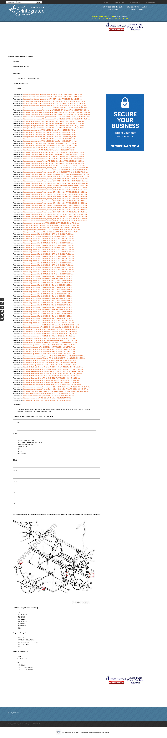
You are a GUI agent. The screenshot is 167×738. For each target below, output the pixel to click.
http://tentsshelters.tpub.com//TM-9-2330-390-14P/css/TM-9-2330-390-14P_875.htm (51, 380)
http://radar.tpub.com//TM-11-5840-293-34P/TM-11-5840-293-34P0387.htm (47, 305)
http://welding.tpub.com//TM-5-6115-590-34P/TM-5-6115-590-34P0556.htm (47, 400)
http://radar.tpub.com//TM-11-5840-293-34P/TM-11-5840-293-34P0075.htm (47, 276)
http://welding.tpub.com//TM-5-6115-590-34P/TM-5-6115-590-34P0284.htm (47, 398)
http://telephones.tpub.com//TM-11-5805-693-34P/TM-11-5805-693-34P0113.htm (49, 362)
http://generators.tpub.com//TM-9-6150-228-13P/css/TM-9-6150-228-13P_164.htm (50, 141)
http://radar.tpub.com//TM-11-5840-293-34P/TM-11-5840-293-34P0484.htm (47, 314)
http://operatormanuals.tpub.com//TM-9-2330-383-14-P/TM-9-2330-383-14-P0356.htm (51, 227)
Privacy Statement (13, 712)
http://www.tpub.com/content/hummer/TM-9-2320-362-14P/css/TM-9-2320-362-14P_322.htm (53, 163)
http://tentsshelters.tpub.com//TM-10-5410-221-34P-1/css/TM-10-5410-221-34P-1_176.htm (53, 369)
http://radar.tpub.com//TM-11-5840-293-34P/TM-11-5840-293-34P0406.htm (47, 309)
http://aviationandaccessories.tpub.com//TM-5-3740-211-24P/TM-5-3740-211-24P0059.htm (52, 99)
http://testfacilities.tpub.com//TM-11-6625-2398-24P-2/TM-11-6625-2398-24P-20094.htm (52, 385)
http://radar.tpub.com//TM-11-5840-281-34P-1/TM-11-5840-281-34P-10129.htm (48, 261)
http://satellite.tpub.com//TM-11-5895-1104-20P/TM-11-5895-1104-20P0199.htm (49, 349)
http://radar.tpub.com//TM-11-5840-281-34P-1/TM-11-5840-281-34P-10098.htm (48, 243)
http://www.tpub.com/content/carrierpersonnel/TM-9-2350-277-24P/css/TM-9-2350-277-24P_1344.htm (56, 112)
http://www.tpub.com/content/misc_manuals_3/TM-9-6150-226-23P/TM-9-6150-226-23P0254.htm (55, 219)
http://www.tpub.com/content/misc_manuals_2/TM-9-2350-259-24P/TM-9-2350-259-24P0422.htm (55, 194)
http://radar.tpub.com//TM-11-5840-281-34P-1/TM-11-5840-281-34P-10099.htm (48, 245)
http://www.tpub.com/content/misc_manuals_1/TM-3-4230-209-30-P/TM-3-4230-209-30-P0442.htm (55, 185)
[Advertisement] (56, 37)
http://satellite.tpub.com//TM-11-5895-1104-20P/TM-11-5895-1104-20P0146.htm (49, 345)
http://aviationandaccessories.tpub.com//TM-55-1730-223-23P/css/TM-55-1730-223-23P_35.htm (54, 101)
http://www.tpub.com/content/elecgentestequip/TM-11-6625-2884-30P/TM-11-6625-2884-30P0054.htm (56, 119)
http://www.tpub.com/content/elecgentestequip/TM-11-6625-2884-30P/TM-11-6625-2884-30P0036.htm (56, 117)
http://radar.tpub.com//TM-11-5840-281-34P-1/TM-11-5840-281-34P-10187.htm (48, 265)
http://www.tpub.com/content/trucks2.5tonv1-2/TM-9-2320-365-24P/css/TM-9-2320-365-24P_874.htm (56, 389)
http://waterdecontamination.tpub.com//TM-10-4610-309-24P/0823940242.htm (48, 393)
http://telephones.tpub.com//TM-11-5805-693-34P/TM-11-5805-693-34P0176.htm (49, 365)
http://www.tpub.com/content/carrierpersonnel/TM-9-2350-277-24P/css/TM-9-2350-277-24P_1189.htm (56, 110)
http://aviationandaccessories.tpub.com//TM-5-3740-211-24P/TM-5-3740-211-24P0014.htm (52, 95)
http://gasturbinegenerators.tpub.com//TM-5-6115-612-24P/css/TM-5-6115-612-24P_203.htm (53, 126)
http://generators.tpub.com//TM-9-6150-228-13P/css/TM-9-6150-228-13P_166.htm (50, 143)
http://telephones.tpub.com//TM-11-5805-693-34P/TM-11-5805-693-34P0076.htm (49, 360)
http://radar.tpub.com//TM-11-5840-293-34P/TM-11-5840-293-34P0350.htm (47, 296)
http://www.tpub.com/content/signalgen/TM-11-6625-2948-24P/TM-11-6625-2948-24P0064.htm (54, 356)
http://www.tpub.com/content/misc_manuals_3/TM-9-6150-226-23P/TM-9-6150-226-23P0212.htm (55, 214)
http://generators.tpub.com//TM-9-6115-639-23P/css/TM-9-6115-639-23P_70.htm (49, 130)
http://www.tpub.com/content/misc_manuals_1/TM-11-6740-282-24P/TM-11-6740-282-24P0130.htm (55, 172)
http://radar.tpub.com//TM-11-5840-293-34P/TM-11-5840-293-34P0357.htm (47, 300)
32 (103, 18)
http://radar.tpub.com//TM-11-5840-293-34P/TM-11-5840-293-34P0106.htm (47, 278)
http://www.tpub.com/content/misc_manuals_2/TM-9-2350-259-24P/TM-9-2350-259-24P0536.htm (55, 203)
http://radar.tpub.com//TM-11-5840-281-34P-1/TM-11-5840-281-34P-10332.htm (48, 274)
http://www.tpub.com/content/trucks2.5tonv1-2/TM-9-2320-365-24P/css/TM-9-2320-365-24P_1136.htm (56, 387)
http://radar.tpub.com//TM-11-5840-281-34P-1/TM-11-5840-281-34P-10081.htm (48, 236)
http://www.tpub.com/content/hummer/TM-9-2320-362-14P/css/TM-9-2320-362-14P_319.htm (53, 161)
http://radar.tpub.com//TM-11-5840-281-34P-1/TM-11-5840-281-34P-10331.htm (48, 272)
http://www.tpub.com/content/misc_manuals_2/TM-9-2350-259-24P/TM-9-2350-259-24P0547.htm (55, 210)
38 (123, 18)
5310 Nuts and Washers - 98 (103, 16)
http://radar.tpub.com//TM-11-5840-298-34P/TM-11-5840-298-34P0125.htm (47, 316)
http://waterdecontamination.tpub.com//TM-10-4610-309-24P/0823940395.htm (48, 396)
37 (120, 18)
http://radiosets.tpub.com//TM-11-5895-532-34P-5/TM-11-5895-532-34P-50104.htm (50, 343)
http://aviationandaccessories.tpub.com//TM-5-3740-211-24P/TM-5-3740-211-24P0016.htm (52, 97)
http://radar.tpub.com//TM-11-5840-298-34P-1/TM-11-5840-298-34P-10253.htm (48, 323)
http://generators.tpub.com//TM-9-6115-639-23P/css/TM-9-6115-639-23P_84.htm (49, 137)
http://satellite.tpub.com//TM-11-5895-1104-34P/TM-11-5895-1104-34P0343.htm (49, 354)
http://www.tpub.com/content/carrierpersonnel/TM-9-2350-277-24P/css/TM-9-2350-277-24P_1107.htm (56, 108)
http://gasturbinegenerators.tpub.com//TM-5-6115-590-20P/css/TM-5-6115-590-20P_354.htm (53, 123)
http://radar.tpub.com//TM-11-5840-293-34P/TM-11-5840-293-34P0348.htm (47, 292)
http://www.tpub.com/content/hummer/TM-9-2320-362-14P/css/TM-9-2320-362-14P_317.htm (53, 159)
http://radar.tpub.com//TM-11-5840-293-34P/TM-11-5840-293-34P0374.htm (47, 303)
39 (127, 18)
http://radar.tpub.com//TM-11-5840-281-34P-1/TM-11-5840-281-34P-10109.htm (48, 250)
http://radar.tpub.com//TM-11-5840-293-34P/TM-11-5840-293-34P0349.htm (47, 294)
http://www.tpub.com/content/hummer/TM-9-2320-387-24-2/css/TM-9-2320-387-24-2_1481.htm (54, 165)
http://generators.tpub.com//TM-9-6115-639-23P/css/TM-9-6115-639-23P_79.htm (49, 134)
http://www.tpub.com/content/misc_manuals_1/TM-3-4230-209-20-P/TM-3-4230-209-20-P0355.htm (55, 181)
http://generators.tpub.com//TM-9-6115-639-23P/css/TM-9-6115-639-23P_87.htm (49, 139)
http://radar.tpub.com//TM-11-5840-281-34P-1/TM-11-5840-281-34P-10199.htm (48, 267)
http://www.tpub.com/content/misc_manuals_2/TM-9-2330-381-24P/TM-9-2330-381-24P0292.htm (55, 188)
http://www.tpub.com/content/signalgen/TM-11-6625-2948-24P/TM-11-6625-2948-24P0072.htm (54, 358)
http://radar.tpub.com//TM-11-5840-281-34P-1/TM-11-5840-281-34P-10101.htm (48, 247)
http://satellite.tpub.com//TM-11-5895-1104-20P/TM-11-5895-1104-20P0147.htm (49, 347)
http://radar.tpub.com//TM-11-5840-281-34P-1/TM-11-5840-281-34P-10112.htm (48, 256)
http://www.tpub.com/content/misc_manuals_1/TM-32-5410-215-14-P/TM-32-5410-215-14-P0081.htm (56, 174)
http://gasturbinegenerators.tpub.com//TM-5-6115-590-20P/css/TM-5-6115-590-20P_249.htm (53, 121)
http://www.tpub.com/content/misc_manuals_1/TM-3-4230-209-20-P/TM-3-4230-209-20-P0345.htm (55, 179)
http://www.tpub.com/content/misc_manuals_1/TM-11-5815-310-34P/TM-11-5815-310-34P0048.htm (55, 168)
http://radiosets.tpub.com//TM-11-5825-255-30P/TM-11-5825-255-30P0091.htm (49, 336)
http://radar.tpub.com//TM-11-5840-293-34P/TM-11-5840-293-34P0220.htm (47, 285)
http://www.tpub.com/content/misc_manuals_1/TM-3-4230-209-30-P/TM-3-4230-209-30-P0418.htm (55, 183)
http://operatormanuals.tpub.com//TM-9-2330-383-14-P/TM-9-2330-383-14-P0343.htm (51, 223)
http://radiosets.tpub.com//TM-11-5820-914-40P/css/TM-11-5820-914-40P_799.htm (50, 331)
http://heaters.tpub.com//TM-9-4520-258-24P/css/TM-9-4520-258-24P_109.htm (49, 148)
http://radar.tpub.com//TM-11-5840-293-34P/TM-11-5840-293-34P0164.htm (47, 281)
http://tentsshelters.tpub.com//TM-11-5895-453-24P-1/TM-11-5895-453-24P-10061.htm (51, 376)
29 (92, 18)
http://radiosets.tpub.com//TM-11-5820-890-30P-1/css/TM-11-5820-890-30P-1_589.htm (51, 327)
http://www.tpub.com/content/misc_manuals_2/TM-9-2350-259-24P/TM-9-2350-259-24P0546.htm (55, 207)
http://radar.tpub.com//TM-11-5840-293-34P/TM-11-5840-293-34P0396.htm (47, 307)
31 (100, 18)
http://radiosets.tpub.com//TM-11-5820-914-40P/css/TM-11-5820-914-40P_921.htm (50, 334)
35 (112, 18)
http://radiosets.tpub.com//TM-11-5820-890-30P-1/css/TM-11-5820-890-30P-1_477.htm (51, 325)
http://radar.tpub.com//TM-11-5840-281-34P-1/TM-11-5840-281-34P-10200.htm (48, 269)
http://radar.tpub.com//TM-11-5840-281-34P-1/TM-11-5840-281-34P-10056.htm (48, 234)
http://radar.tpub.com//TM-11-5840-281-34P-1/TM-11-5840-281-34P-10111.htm (48, 254)
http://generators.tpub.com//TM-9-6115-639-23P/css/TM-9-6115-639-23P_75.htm (49, 132)
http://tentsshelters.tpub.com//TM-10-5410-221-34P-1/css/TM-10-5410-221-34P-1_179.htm (53, 371)
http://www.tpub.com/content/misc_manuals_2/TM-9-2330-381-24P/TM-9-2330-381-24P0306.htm (55, 190)
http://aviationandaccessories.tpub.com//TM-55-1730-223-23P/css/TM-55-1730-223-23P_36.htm (54, 103)
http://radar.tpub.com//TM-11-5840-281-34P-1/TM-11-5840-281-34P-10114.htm (48, 258)
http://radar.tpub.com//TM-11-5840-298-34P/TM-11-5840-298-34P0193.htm (47, 318)
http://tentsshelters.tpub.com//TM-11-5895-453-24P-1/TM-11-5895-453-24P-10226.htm (51, 378)
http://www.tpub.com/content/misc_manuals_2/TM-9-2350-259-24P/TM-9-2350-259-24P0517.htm (55, 201)
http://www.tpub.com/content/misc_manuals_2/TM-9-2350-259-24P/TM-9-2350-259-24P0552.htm (55, 212)
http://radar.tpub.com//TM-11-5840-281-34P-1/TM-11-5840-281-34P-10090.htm (48, 241)
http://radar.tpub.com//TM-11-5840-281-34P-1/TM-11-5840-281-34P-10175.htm (48, 263)
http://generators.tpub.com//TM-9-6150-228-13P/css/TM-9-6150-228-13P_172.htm (50, 145)
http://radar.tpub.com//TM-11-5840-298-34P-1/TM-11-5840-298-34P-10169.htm (48, 320)
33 (107, 18)
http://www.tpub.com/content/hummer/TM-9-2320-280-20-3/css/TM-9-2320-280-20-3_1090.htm (54, 152)
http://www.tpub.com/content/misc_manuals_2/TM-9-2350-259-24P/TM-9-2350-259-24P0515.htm (55, 199)
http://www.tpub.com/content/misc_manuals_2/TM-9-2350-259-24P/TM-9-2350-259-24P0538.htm (55, 205)
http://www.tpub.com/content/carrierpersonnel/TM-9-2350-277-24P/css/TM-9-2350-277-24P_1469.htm (56, 114)
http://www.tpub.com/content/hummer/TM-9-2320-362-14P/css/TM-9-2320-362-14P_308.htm (53, 154)
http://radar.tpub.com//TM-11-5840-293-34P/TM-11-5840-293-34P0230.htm (47, 287)
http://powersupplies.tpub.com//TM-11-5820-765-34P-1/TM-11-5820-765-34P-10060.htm (51, 232)
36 (116, 18)
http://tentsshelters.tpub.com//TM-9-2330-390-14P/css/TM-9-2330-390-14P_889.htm (51, 382)
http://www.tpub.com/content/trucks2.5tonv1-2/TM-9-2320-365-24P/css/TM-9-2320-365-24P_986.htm (56, 391)
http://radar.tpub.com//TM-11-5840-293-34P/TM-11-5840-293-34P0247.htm (47, 289)
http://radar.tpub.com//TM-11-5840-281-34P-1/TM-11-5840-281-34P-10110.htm (48, 252)
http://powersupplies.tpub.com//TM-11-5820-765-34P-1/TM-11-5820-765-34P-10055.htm (51, 230)
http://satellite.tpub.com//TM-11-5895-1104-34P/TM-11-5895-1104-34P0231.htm (49, 351)
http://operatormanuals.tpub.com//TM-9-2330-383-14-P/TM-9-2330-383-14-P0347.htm (51, 225)
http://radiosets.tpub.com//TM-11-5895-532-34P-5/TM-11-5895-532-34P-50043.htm (50, 340)
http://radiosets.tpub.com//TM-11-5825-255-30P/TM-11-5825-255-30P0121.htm (49, 338)
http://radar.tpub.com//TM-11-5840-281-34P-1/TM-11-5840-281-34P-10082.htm (48, 238)
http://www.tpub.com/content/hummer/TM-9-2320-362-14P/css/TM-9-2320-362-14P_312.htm (53, 157)
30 (96, 18)
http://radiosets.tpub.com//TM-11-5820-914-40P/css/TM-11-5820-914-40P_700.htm (50, 329)
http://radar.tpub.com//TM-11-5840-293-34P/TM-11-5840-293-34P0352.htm (47, 298)
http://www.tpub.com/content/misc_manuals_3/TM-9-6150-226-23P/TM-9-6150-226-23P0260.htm (55, 221)
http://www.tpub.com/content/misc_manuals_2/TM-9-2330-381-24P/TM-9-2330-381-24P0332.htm (55, 192)
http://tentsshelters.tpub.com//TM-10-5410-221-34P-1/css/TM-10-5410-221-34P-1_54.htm (52, 374)
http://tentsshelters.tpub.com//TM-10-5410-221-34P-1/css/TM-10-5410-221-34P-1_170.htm (53, 367)
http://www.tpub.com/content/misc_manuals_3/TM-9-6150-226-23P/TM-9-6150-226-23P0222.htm (55, 216)
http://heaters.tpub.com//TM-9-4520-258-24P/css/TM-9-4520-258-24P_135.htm (49, 150)
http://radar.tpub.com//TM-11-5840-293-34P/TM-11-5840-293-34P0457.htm (47, 312)
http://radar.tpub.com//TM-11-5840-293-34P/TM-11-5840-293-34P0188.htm (47, 283)
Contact (10, 716)
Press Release (12, 714)
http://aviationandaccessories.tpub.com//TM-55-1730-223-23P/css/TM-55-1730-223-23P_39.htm (54, 106)
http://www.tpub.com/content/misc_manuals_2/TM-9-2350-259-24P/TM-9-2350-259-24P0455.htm (55, 196)
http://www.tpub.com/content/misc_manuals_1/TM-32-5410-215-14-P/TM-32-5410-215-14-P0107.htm (56, 176)
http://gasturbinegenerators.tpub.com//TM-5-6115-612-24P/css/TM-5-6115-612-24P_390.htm (53, 128)
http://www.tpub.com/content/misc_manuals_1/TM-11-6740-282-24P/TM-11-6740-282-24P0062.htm (55, 170)
